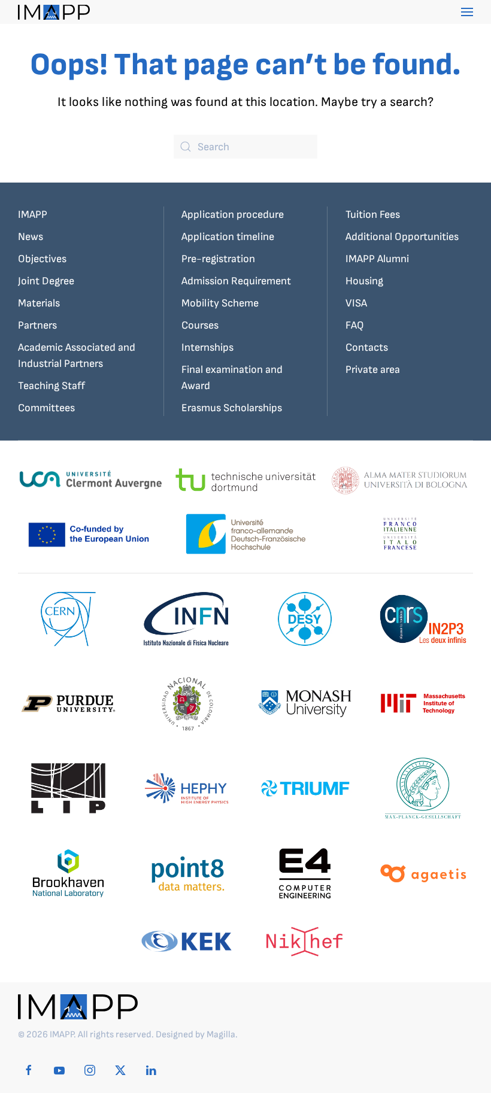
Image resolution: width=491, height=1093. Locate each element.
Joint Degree (46, 281)
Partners (37, 325)
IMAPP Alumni (377, 259)
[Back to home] (54, 12)
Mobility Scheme (220, 303)
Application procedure (232, 214)
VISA (356, 303)
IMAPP (32, 214)
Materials (39, 303)
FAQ (354, 325)
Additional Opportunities (402, 236)
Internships (207, 347)
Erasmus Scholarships (231, 408)
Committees (46, 408)
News (30, 236)
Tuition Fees (372, 214)
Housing (364, 281)
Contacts (366, 347)
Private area (372, 369)
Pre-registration (218, 259)
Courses (200, 325)
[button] (467, 12)
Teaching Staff (51, 385)
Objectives (42, 259)
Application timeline (227, 236)
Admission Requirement (236, 281)
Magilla (221, 1034)
